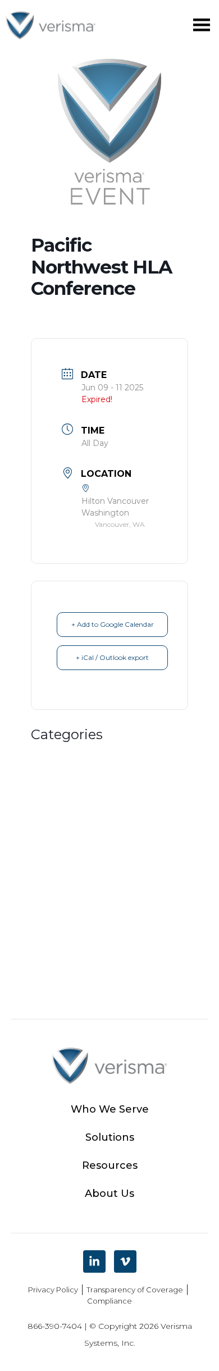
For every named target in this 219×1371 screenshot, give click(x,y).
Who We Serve (110, 1109)
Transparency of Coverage (134, 1289)
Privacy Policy (53, 1289)
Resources (110, 1165)
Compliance (109, 1300)
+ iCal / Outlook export (112, 657)
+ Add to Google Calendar (112, 624)
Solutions (109, 1137)
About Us (109, 1193)
